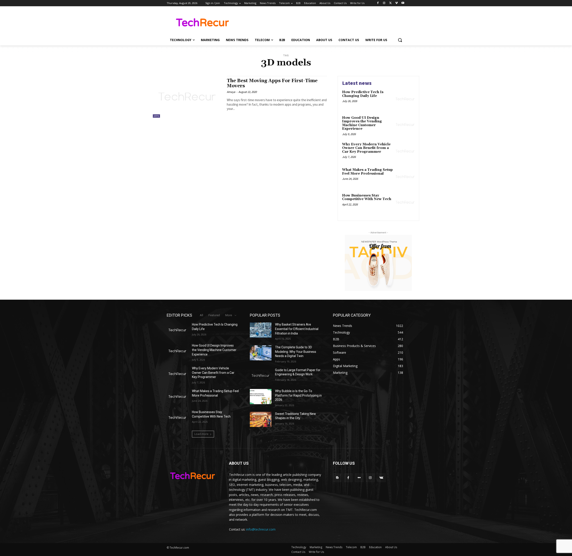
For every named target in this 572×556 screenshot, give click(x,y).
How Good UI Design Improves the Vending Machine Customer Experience (362, 123)
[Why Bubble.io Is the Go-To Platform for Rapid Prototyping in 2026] (260, 396)
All (201, 315)
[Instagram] (384, 3)
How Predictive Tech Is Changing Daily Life (362, 94)
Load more (201, 434)
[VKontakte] (381, 477)
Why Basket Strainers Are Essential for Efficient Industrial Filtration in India (296, 329)
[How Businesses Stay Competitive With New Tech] (405, 202)
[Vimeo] (396, 3)
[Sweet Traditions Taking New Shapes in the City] (260, 419)
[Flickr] (359, 477)
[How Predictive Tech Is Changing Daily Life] (405, 99)
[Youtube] (402, 3)
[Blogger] (337, 477)
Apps (156, 116)
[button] (400, 40)
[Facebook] (378, 3)
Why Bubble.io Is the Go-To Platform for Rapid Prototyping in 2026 (298, 395)
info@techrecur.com (260, 529)
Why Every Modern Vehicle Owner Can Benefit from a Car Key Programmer (366, 148)
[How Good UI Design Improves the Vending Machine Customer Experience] (405, 124)
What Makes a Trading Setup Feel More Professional (367, 172)
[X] (390, 3)
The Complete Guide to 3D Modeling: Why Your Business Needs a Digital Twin (295, 351)
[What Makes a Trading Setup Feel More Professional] (405, 176)
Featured (214, 315)
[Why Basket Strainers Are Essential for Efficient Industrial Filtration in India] (260, 330)
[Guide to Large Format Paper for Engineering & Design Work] (260, 375)
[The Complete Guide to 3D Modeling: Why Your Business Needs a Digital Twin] (260, 352)
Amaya (231, 92)
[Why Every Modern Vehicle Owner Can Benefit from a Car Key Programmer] (405, 151)
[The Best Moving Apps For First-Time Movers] (187, 97)
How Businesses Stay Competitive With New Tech (366, 197)
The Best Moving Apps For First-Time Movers (272, 83)
